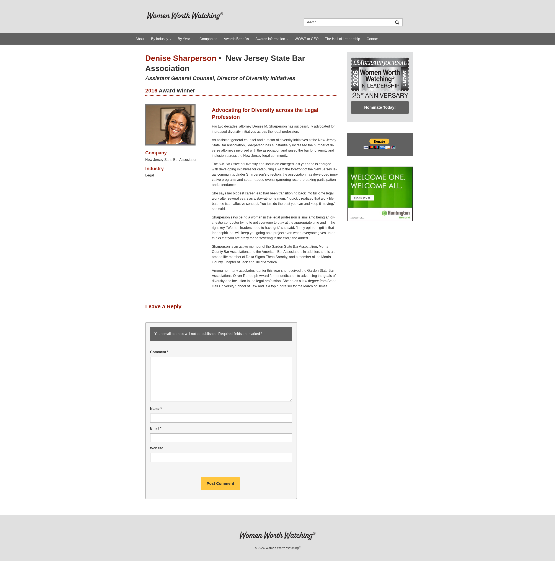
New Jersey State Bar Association (171, 160)
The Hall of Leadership (342, 39)
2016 (151, 90)
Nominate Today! (380, 107)
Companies (208, 39)
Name (156, 409)
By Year (184, 39)
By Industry (160, 39)
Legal (149, 175)
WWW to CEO (306, 38)
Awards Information (270, 39)
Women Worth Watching (282, 548)
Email (155, 428)
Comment (159, 352)
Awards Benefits (236, 39)
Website (156, 448)
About (140, 39)
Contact (373, 39)
